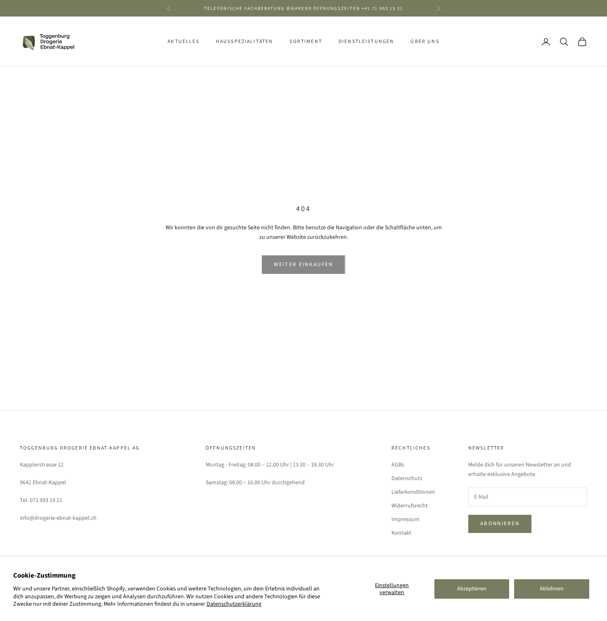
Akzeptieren (471, 589)
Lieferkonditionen (413, 492)
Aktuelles (183, 41)
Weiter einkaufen (303, 264)
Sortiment (305, 41)
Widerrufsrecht (409, 506)
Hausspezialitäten (244, 41)
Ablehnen (552, 589)
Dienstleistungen (366, 41)
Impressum (405, 519)
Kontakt (401, 533)
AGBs (397, 465)
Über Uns (424, 41)
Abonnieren (499, 523)
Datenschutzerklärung (233, 604)
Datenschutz (406, 478)
